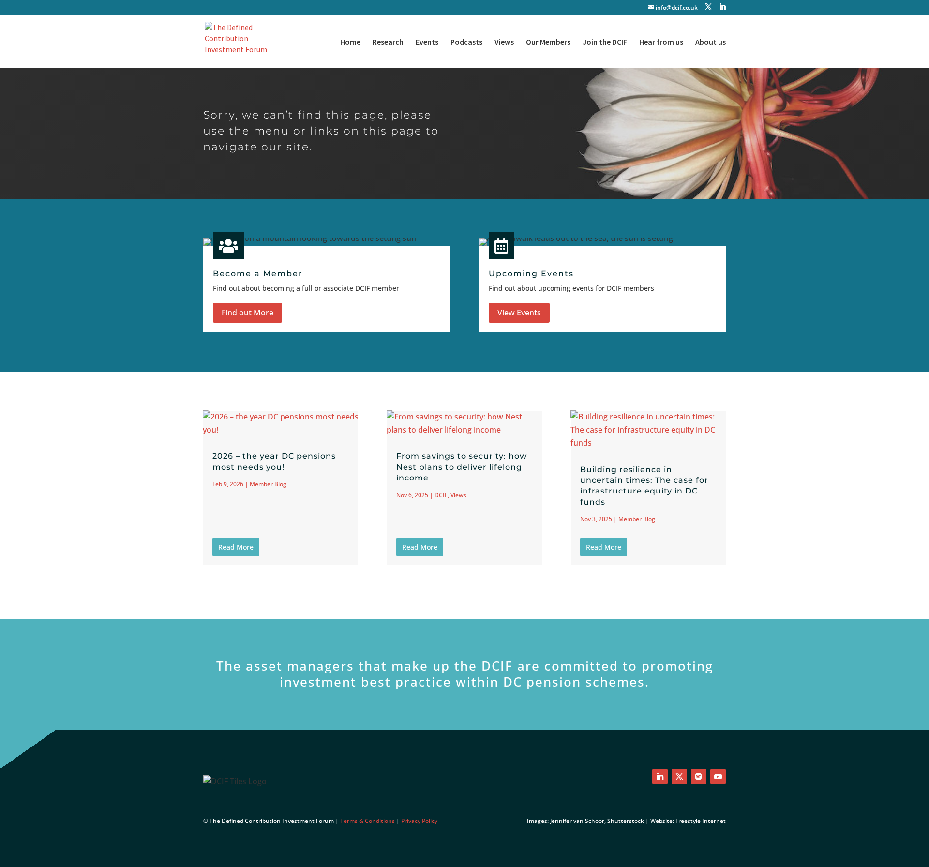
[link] (241, 40)
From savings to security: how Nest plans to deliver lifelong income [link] (461, 466)
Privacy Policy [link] (419, 821)
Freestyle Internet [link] (700, 821)
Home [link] (350, 42)
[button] (708, 7)
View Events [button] (519, 312)
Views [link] (504, 42)
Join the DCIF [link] (605, 42)
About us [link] (710, 42)
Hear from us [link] (661, 42)
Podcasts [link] (466, 42)
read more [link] (236, 547)
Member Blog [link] (268, 484)
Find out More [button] (247, 312)
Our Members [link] (548, 42)
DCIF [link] (441, 495)
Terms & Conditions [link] (367, 821)
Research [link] (388, 42)
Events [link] (427, 42)
